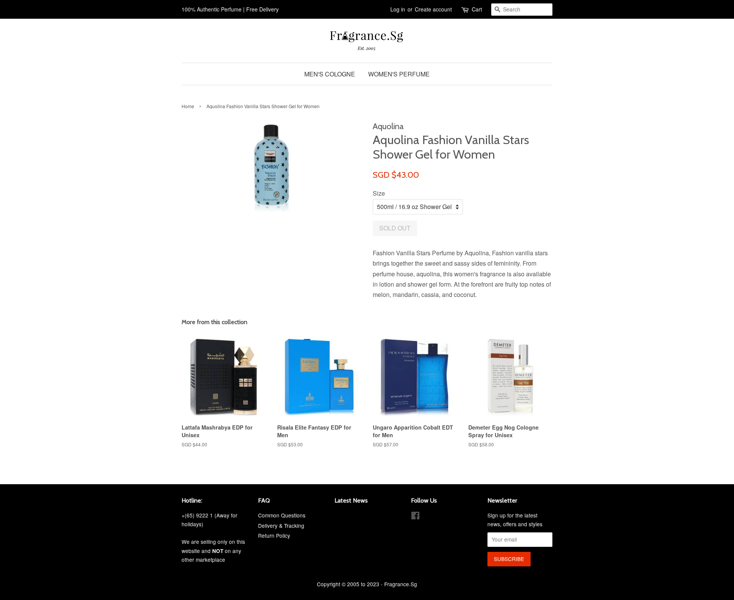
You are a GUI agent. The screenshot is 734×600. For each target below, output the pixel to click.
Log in (397, 9)
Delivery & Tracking (281, 525)
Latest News (351, 500)
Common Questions (281, 515)
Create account (433, 9)
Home (188, 106)
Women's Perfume (399, 74)
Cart (477, 9)
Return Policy (274, 535)
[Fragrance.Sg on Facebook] (415, 517)
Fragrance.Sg (400, 584)
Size (379, 193)
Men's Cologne (329, 74)
